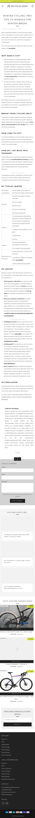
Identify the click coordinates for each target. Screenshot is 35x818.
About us (4, 739)
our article (12, 48)
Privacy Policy (5, 774)
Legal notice (5, 744)
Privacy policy (5, 752)
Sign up (16, 724)
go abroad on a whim (11, 341)
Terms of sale (5, 747)
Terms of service (6, 755)
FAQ (2, 742)
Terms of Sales (5, 771)
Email (3, 474)
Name (3, 467)
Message (4, 481)
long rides (18, 334)
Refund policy (5, 750)
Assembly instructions (8, 779)
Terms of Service (6, 768)
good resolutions (9, 363)
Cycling (17, 452)
